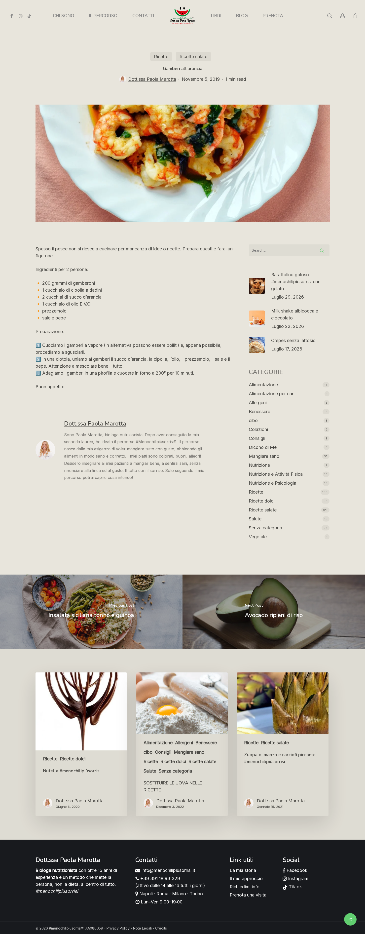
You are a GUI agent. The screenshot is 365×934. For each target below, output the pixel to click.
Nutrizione (259, 465)
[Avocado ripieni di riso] (273, 612)
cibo (253, 420)
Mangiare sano (264, 456)
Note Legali (142, 928)
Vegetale (258, 536)
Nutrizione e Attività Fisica (276, 474)
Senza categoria (265, 527)
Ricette (161, 56)
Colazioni (258, 429)
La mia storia (243, 870)
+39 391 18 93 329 (159, 878)
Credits (161, 928)
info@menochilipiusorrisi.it (167, 870)
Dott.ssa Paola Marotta (152, 79)
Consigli (257, 438)
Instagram (297, 878)
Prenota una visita (248, 894)
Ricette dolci (261, 501)
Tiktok (295, 886)
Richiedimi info (244, 886)
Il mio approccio (246, 878)
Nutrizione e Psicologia (272, 483)
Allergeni (258, 402)
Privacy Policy (118, 928)
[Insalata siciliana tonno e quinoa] (91, 612)
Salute (255, 518)
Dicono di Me (263, 447)
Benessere (259, 411)
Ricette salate (193, 56)
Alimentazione (263, 384)
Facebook (296, 870)
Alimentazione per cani (272, 393)
